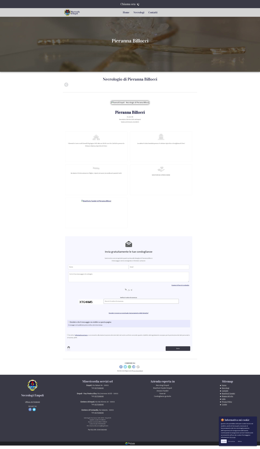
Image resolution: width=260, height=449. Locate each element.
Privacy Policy (227, 401)
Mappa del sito (227, 396)
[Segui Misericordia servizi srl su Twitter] (34, 409)
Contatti (152, 12)
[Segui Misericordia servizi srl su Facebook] (30, 409)
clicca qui (233, 437)
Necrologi (138, 12)
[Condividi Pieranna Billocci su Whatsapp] (129, 366)
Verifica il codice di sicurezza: (128, 297)
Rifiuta (240, 441)
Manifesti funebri (228, 393)
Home (126, 12)
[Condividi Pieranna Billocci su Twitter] (125, 366)
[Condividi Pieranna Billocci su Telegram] (133, 366)
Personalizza (231, 441)
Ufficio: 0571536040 (32, 402)
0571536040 (99, 388)
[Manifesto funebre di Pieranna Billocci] (96, 201)
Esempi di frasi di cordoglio (180, 285)
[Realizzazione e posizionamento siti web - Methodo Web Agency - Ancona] (130, 443)
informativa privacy (81, 335)
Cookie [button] (224, 404)
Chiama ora (129, 4)
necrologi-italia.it (138, 371)
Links (224, 399)
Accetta (224, 441)
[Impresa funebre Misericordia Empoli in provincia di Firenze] (72, 12)
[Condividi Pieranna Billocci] (138, 366)
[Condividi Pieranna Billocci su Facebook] (121, 366)
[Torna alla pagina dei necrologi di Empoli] (66, 85)
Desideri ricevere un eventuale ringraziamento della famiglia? (128, 313)
